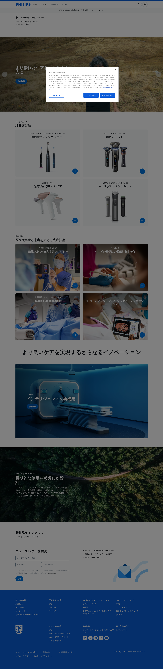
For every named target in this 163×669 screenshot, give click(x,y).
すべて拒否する (91, 95)
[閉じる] (115, 69)
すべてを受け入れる (108, 95)
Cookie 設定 (56, 95)
